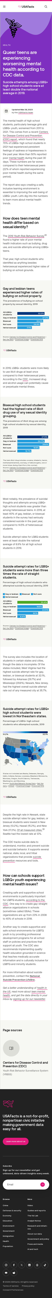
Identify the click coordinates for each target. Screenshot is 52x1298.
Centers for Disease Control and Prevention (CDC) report (26, 135)
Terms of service (11, 1286)
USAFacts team (25, 112)
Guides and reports (36, 1210)
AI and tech (32, 1249)
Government (9, 1231)
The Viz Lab (32, 1216)
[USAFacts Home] (26, 7)
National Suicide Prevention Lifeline (21, 978)
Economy (7, 1216)
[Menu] (4, 7)
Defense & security (12, 1210)
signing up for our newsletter (29, 999)
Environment (8, 1226)
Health (6, 45)
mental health (16, 158)
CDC (25, 379)
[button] (27, 235)
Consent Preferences (13, 1290)
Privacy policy (28, 1286)
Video (30, 1205)
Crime (5, 1205)
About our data (34, 1234)
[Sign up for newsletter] (42, 1184)
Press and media (35, 1244)
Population (8, 1246)
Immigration (8, 1236)
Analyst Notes (34, 1221)
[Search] (46, 6)
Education (7, 1221)
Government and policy (38, 1239)
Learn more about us (15, 1141)
